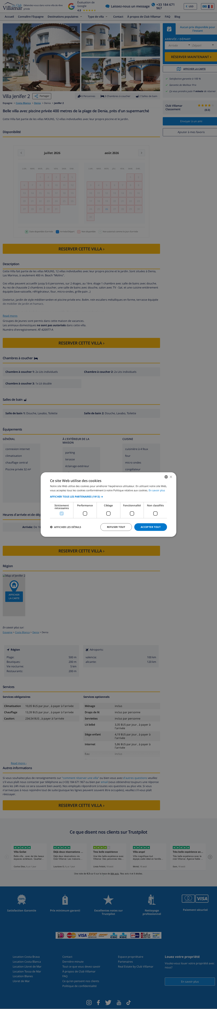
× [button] (171, 476)
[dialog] (108, 504)
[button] (108, 496)
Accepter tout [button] (151, 527)
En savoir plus (157, 490)
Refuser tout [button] (116, 527)
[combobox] (166, 477)
